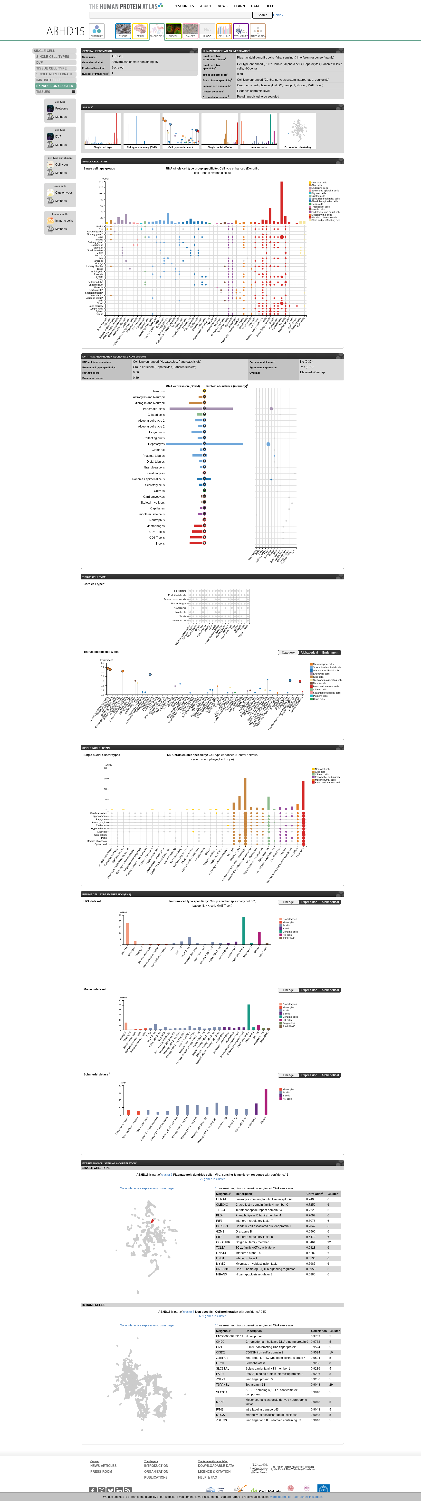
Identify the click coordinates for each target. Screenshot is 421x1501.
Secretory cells (155, 485)
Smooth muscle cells (151, 514)
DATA (255, 5)
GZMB (220, 1231)
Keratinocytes (156, 473)
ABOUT (206, 5)
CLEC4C (222, 1204)
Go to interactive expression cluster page (147, 1188)
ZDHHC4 (222, 1358)
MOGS (220, 1415)
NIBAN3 (221, 1274)
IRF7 (219, 1221)
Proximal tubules (154, 455)
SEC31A (222, 1392)
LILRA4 (221, 1199)
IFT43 (220, 1409)
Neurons (159, 391)
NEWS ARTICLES (103, 1466)
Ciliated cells (156, 415)
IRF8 (219, 1237)
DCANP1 (222, 1226)
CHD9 (220, 1341)
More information (281, 1497)
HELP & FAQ (207, 1477)
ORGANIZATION (156, 1471)
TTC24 (220, 1210)
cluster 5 (188, 1311)
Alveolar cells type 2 (151, 426)
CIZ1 (219, 1347)
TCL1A (220, 1247)
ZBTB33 (221, 1420)
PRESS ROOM (101, 1471)
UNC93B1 (223, 1269)
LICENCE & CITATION (214, 1471)
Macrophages (155, 526)
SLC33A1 (222, 1368)
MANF (220, 1402)
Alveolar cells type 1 (151, 420)
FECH (220, 1363)
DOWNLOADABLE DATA (216, 1466)
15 (216, 1188)
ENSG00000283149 (229, 1336)
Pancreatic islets (154, 409)
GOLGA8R (223, 1242)
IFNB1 (220, 1258)
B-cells (160, 543)
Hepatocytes (156, 444)
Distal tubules (156, 461)
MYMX (220, 1263)
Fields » (278, 15)
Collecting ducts (154, 438)
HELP (270, 5)
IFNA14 (221, 1253)
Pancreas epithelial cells (148, 479)
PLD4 (220, 1215)
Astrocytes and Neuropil (149, 397)
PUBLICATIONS (156, 1477)
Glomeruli (158, 450)
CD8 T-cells (157, 537)
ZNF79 (220, 1379)
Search (262, 15)
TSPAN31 (222, 1384)
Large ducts (157, 432)
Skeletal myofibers (152, 502)
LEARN (239, 5)
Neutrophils (157, 520)
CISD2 (220, 1352)
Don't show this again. (308, 1497)
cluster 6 (166, 1174)
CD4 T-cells (157, 532)
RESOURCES (183, 5)
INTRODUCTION (156, 1466)
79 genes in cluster (212, 1179)
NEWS (223, 5)
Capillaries (157, 508)
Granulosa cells (154, 467)
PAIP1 (220, 1374)
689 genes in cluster (212, 1316)
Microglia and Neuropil (149, 403)
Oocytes (159, 491)
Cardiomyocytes (154, 496)
